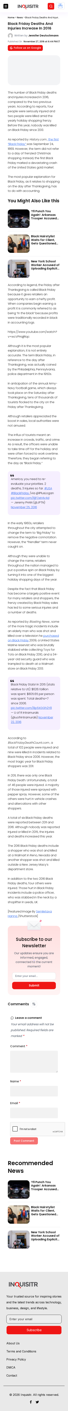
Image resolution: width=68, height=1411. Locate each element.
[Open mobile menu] (5, 6)
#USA (48, 488)
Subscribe (34, 1330)
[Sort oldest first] (34, 1004)
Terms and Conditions (21, 1351)
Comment (19, 1046)
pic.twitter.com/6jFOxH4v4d (30, 498)
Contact (11, 1375)
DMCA (10, 1367)
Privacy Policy (16, 1359)
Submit (34, 985)
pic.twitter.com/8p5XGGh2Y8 (31, 708)
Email (15, 1103)
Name (15, 1081)
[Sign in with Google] (60, 5)
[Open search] (51, 6)
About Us (13, 1343)
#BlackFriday (20, 493)
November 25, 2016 (24, 507)
